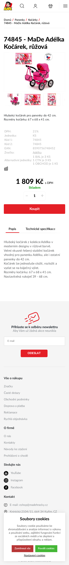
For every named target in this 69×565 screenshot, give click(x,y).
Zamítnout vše (22, 548)
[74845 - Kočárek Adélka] (34, 72)
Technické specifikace (40, 229)
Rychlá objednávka (15, 419)
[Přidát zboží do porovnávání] (6, 168)
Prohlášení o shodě (16, 455)
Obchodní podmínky (16, 399)
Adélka (37, 152)
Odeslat (34, 353)
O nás (7, 436)
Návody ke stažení (15, 449)
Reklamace (10, 412)
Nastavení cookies (34, 555)
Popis (12, 229)
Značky (8, 386)
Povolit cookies (46, 548)
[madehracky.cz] (8, 6)
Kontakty (9, 442)
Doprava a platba (14, 406)
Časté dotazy (12, 393)
